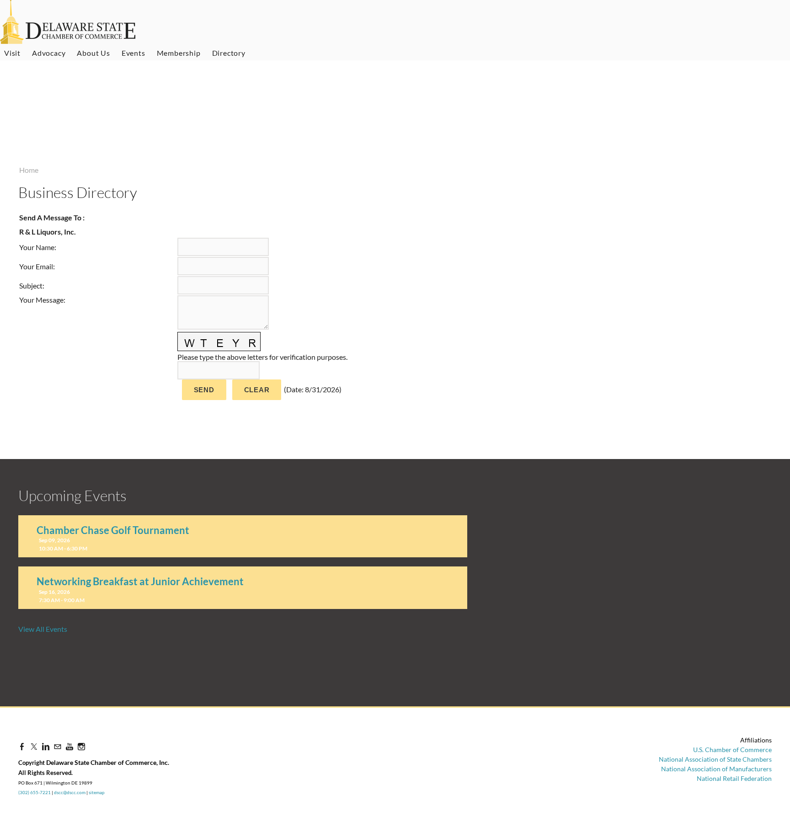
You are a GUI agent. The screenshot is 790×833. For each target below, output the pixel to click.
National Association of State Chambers (715, 759)
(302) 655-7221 (34, 792)
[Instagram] (81, 746)
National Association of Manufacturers (716, 769)
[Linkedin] (45, 746)
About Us (93, 52)
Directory (229, 52)
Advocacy (48, 52)
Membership (179, 52)
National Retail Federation (734, 778)
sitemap (97, 792)
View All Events (42, 629)
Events (133, 52)
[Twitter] (33, 746)
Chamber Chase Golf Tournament (113, 530)
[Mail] (57, 746)
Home (28, 170)
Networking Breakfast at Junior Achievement (140, 581)
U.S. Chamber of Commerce (732, 749)
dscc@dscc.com (69, 792)
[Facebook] (22, 746)
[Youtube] (69, 746)
